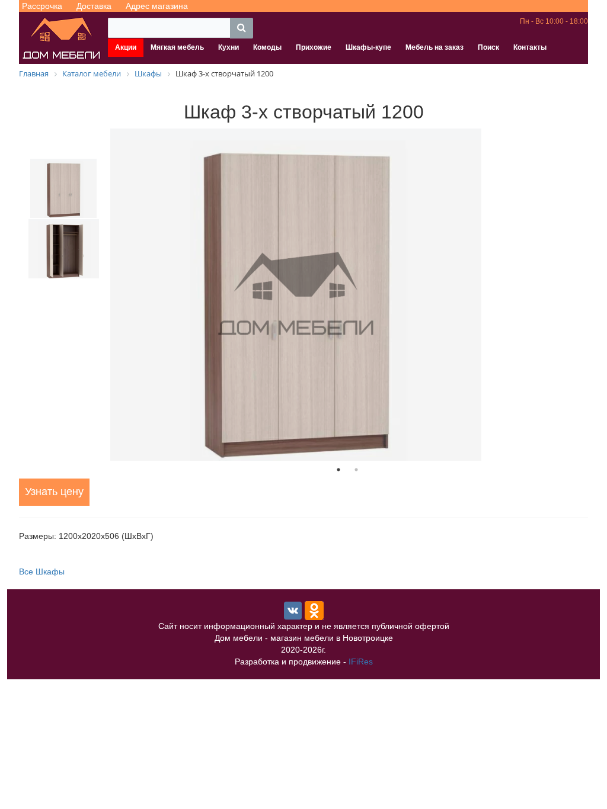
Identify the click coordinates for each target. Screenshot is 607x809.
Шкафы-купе (368, 47)
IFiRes (361, 661)
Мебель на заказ (434, 47)
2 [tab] (356, 470)
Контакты (530, 47)
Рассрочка (42, 6)
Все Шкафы (42, 571)
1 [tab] (338, 470)
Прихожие (313, 47)
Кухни (228, 47)
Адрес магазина (157, 6)
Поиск (488, 47)
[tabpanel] (347, 295)
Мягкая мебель (177, 47)
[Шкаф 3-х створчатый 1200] (347, 295)
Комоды (267, 47)
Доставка (93, 6)
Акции (125, 47)
